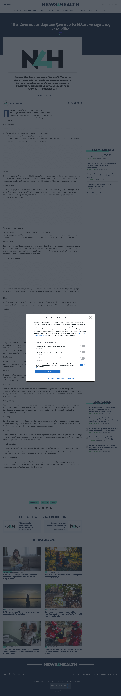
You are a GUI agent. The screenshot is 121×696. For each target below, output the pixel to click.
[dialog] (60, 348)
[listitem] (60, 342)
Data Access (60, 378)
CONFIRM (47, 371)
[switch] (82, 346)
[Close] (91, 318)
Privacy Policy (70, 378)
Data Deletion (50, 378)
